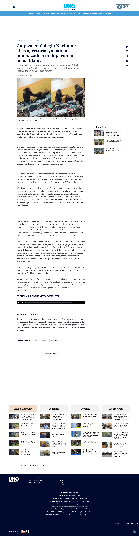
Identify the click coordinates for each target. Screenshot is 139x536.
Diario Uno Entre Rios (35, 480)
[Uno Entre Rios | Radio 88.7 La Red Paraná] (122, 7)
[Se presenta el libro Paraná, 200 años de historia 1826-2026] (116, 445)
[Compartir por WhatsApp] (127, 51)
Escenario (85, 13)
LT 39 (105, 13)
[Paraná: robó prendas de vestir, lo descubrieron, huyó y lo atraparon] (54, 435)
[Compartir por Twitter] (127, 47)
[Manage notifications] (134, 531)
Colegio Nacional (34, 40)
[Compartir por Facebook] (127, 42)
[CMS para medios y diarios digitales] (13, 532)
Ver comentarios (51, 353)
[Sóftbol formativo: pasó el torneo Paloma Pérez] (108, 142)
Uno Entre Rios (21, 40)
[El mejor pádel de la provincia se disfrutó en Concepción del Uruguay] (85, 452)
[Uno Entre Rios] (69, 7)
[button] (10, 7)
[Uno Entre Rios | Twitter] (132, 523)
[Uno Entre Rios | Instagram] (137, 523)
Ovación (63, 13)
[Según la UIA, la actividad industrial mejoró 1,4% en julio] (108, 151)
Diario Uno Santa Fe (35, 482)
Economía (77, 13)
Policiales (55, 13)
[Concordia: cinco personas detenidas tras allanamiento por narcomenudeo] (23, 452)
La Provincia (45, 13)
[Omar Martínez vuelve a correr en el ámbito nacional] (85, 425)
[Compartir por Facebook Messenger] (127, 61)
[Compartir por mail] (127, 65)
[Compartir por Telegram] (127, 56)
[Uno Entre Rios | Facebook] (128, 523)
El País (69, 13)
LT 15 (110, 13)
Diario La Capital (34, 478)
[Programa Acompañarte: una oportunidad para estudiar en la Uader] (116, 426)
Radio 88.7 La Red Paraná (68, 478)
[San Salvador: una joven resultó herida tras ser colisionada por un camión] (54, 453)
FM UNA (62, 484)
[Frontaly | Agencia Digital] (23, 531)
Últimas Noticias (33, 13)
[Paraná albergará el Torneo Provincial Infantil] (23, 443)
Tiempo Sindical (96, 13)
